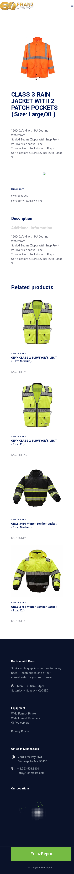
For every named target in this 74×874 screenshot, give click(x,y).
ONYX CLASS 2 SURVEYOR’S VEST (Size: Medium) (34, 359)
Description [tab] (21, 218)
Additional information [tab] (31, 228)
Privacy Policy (20, 731)
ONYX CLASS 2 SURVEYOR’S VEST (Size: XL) (34, 442)
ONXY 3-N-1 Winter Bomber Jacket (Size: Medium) (34, 525)
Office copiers (20, 723)
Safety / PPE (34, 201)
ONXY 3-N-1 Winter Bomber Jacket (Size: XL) (34, 608)
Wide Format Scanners (25, 718)
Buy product (24, 173)
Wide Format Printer (24, 714)
